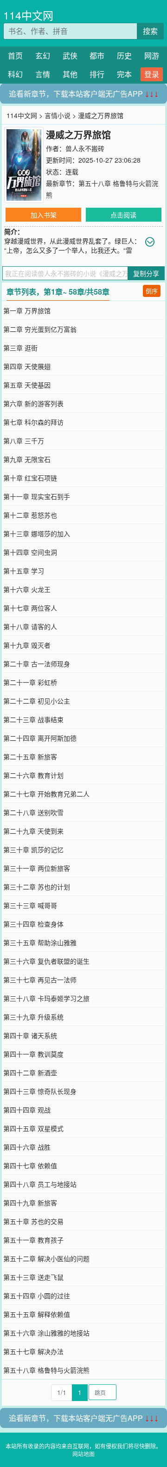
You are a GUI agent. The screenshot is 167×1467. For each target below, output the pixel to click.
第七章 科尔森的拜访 (33, 422)
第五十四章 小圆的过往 (36, 1295)
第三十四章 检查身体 (33, 923)
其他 (70, 74)
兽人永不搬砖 (84, 148)
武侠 (70, 55)
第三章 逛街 (20, 347)
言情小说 (58, 115)
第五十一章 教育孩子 (33, 1239)
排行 (97, 74)
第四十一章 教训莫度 (33, 1054)
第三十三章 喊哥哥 (30, 905)
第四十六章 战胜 (27, 1146)
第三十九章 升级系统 (33, 1016)
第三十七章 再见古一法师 (40, 979)
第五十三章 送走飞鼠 (33, 1277)
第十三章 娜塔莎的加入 (36, 533)
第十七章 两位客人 (30, 607)
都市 (97, 55)
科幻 (15, 74)
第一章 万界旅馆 (27, 310)
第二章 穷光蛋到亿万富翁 (40, 329)
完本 (124, 74)
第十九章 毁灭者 (27, 645)
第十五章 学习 (23, 570)
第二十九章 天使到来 (33, 830)
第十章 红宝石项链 (30, 477)
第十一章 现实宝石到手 (36, 496)
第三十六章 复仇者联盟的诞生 (46, 961)
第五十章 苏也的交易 (33, 1221)
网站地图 (83, 1454)
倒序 (152, 290)
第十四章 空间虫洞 (30, 552)
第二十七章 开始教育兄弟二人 (46, 793)
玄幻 (42, 55)
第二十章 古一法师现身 (36, 663)
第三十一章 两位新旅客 (36, 868)
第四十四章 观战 (27, 1109)
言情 (42, 74)
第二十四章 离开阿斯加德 (40, 738)
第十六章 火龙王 (27, 589)
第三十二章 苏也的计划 (36, 886)
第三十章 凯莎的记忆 (33, 849)
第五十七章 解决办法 (33, 1351)
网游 (151, 55)
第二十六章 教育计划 (33, 775)
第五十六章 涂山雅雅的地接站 (46, 1332)
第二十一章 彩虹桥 (30, 682)
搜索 (150, 31)
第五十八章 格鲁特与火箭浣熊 (46, 1370)
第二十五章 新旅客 (30, 756)
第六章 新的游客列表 (33, 403)
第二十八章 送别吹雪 (33, 812)
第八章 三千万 (23, 440)
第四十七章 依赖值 (30, 1165)
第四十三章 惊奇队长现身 (40, 1091)
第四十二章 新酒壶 (30, 1072)
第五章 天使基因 (27, 384)
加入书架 (44, 214)
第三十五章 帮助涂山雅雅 (40, 942)
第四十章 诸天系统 (30, 1035)
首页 (15, 55)
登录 (151, 74)
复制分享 (146, 273)
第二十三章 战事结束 (33, 719)
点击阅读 (123, 214)
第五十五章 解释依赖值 (36, 1314)
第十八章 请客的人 (30, 626)
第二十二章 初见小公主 (36, 700)
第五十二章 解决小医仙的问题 (46, 1258)
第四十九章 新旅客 (30, 1202)
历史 (124, 55)
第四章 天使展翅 (27, 366)
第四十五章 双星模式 (33, 1128)
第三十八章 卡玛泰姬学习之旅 (46, 998)
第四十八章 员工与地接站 (40, 1184)
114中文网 (28, 15)
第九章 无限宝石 (27, 459)
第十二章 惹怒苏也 (30, 515)
